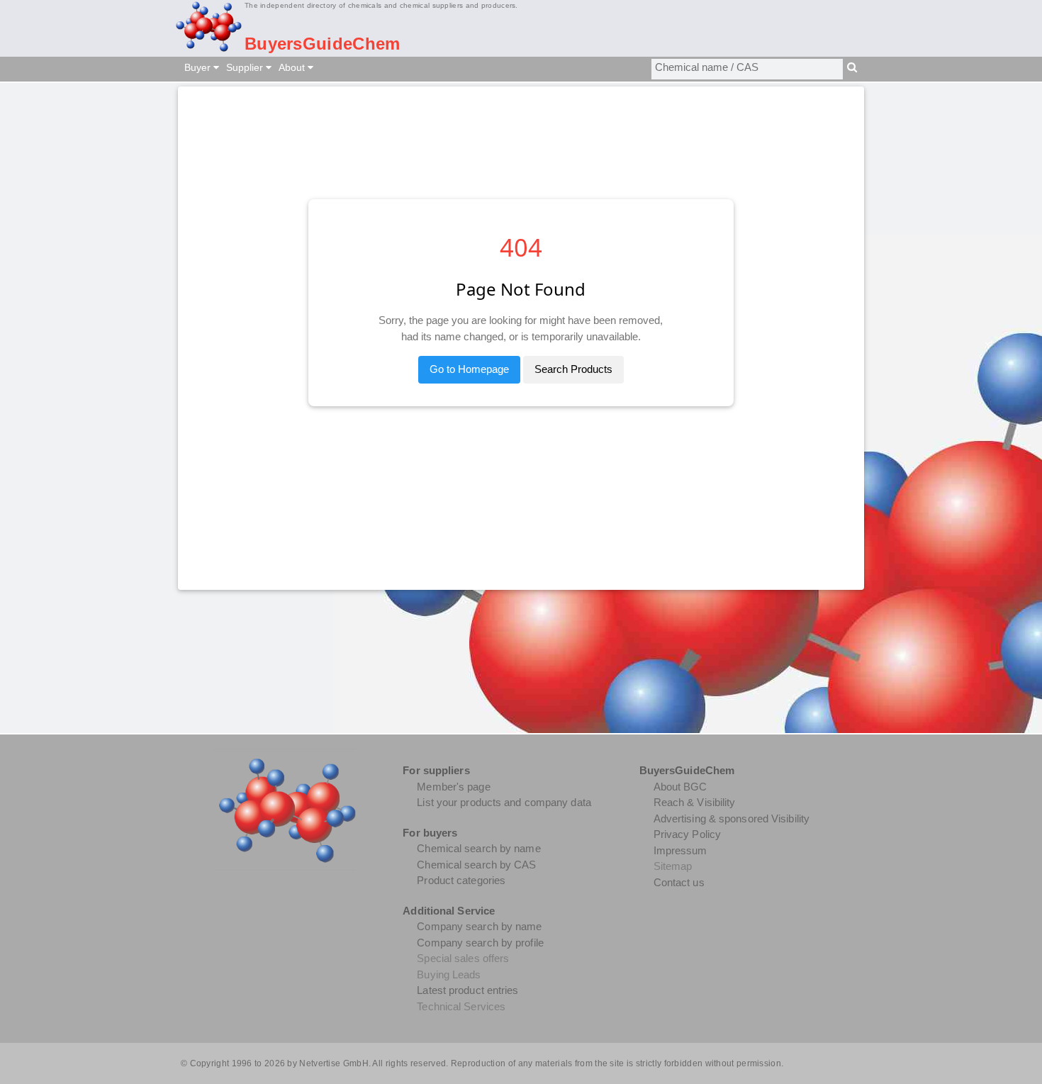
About (293, 67)
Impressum (680, 850)
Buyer (198, 67)
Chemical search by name (478, 848)
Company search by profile (480, 943)
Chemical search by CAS (476, 865)
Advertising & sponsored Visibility (731, 818)
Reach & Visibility (695, 802)
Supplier (246, 67)
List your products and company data (504, 802)
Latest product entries (467, 990)
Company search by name (479, 926)
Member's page (453, 787)
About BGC (680, 787)
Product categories (461, 880)
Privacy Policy (687, 834)
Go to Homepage (469, 369)
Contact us (679, 882)
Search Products (573, 369)
